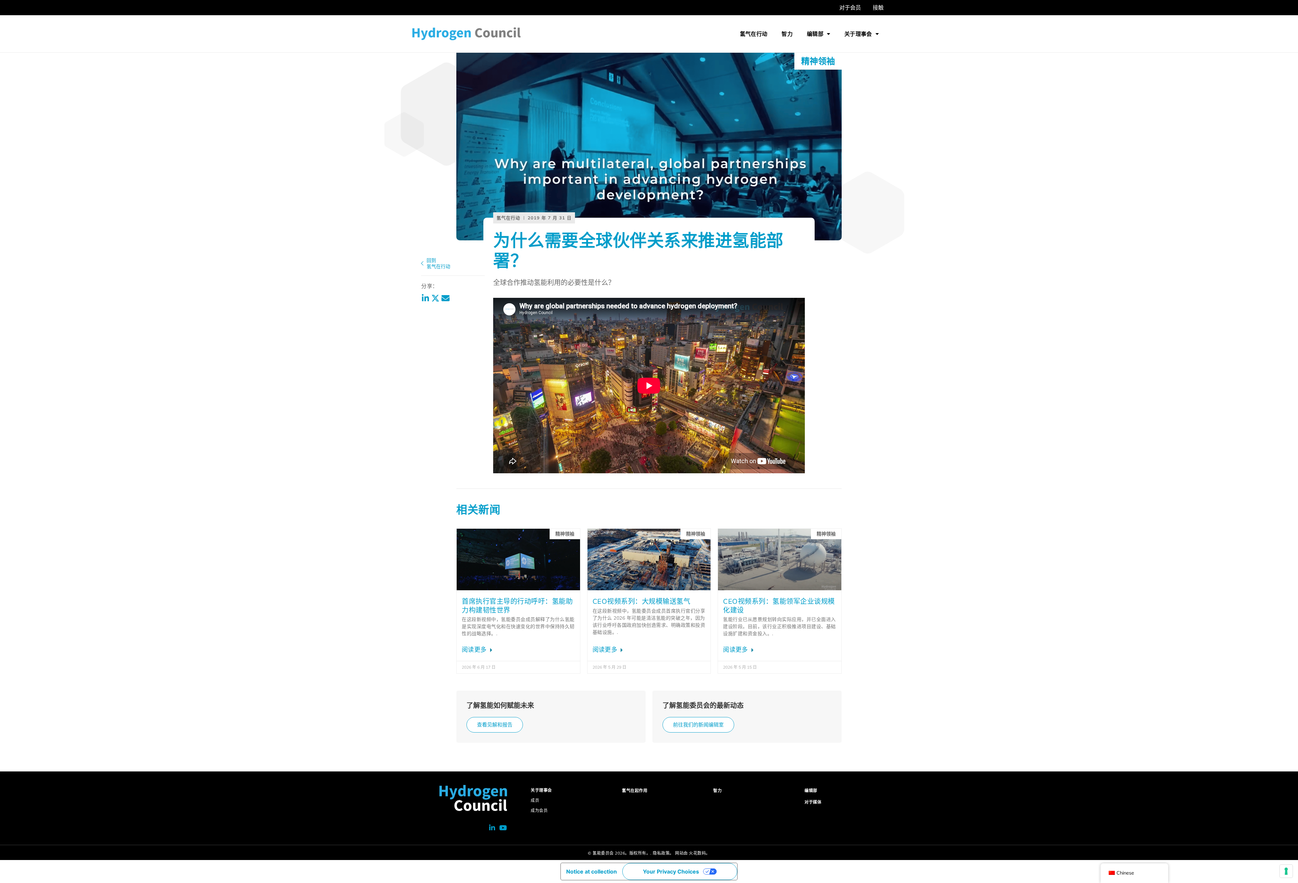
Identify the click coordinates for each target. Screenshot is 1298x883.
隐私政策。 (663, 853)
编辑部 (815, 33)
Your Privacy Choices (671, 871)
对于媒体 (812, 802)
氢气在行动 (754, 33)
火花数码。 (699, 853)
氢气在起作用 (634, 790)
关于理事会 (858, 33)
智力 (787, 33)
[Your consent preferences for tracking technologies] (1286, 871)
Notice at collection (591, 871)
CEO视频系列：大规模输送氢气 (642, 601)
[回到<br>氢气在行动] (422, 263)
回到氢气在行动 (438, 263)
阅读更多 (475, 649)
